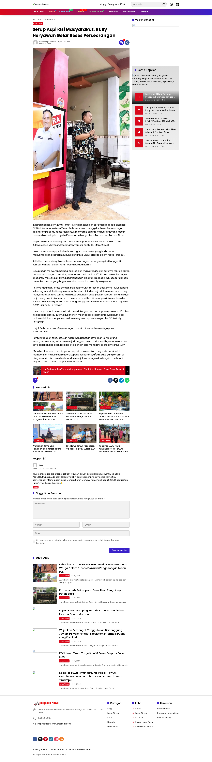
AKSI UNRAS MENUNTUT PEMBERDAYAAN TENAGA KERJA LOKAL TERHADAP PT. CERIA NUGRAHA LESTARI (161, 120)
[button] (164, 4)
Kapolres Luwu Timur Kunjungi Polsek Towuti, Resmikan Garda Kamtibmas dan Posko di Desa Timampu (114, 449)
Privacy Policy (164, 717)
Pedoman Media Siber (168, 713)
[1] (121, 42)
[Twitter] (115, 380)
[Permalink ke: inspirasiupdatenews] (36, 42)
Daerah (111, 722)
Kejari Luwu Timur (144, 726)
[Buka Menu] (177, 4)
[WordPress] (51, 739)
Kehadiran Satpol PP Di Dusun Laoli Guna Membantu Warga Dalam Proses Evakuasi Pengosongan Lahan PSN (48, 416)
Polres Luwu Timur (144, 722)
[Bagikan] (127, 42)
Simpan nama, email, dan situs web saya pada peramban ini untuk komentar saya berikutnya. (77, 542)
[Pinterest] (45, 739)
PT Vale (139, 717)
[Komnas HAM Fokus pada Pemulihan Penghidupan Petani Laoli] (81, 401)
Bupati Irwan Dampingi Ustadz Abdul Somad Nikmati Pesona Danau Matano (114, 416)
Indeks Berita (163, 708)
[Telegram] (121, 380)
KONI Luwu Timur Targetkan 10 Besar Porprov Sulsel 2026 (81, 447)
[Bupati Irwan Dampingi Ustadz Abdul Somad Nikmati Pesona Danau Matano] (114, 401)
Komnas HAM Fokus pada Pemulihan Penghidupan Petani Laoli (79, 416)
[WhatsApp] (127, 380)
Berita (110, 717)
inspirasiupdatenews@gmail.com (54, 723)
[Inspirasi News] (41, 4)
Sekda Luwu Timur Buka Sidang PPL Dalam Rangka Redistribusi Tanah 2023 (158, 142)
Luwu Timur (37, 24)
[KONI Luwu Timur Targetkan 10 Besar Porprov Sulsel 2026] (81, 433)
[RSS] (61, 739)
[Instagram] (56, 739)
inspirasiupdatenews (48, 42)
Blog (109, 708)
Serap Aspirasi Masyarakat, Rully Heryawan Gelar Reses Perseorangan (160, 109)
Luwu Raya (112, 726)
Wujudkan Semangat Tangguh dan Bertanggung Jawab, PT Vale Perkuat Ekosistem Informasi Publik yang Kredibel (47, 449)
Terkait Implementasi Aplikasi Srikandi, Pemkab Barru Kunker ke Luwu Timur (160, 131)
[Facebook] (110, 380)
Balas (35, 487)
